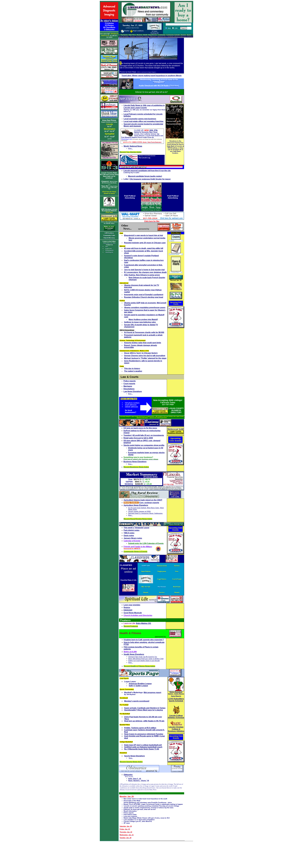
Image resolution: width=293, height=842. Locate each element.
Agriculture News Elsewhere (136, 505)
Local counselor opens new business (140, 119)
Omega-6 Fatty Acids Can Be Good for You (142, 657)
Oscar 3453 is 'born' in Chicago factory (141, 353)
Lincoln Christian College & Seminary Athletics (176, 729)
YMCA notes (129, 533)
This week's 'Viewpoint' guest (136, 528)
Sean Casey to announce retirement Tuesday (143, 734)
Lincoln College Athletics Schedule (176, 717)
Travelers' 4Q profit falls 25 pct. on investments (143, 435)
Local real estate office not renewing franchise (143, 121)
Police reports (129, 381)
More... (130, 148)
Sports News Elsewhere (134, 756)
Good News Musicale (133, 613)
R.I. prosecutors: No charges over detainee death (145, 272)
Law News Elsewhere (132, 391)
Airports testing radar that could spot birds (142, 343)
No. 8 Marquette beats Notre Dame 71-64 (141, 749)
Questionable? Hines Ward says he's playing (143, 710)
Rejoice (127, 607)
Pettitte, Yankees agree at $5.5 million (140, 728)
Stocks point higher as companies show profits (143, 445)
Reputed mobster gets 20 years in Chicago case (145, 243)
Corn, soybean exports (149, 503)
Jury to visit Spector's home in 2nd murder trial (144, 270)
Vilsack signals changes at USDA (139, 511)
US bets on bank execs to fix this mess (140, 428)
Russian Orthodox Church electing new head (143, 297)
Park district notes (131, 530)
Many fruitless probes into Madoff (143, 319)
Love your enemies (132, 605)
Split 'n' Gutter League (138, 686)
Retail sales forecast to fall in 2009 (138, 438)
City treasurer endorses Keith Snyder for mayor (150, 179)
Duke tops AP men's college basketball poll (143, 745)
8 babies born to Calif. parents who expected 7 (144, 640)
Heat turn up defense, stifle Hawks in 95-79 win (144, 721)
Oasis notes (129, 536)
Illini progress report (152, 692)
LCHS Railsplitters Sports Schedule (176, 700)
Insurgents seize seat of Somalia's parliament (143, 295)
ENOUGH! (128, 610)
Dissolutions (128, 389)
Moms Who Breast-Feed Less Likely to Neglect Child (145, 659)
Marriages (127, 386)
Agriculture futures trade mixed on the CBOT (143, 500)
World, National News (133, 146)
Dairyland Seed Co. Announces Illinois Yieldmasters (145, 513)
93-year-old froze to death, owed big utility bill (143, 248)
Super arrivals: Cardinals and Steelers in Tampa (144, 708)
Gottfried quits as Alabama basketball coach (143, 747)
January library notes (133, 538)
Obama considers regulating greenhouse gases (144, 307)
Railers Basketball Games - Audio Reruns (176, 693)
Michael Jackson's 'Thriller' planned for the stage (145, 358)
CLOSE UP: (146, 130)
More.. (131, 758)
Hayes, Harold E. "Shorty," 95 (138, 780)
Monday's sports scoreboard (136, 701)
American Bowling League (140, 684)
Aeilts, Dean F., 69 (134, 779)
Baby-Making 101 (143, 623)
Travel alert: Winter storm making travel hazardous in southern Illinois (152, 76)
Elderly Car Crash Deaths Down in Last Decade (144, 660)
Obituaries (128, 775)
